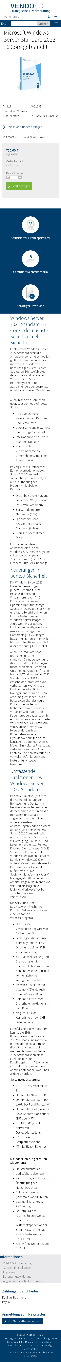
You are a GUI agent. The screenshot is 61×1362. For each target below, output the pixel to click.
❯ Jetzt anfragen (19, 186)
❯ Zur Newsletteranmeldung (22, 1321)
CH (14, 16)
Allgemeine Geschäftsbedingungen (25, 1281)
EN (19, 16)
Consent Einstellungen (17, 1268)
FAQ (3, 23)
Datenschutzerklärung (17, 1276)
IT (23, 16)
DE (5, 16)
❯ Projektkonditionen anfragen (22, 127)
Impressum (10, 1272)
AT (10, 16)
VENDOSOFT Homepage (18, 1263)
